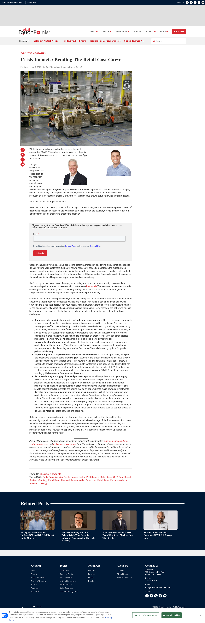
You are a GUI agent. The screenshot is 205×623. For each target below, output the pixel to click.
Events (150, 32)
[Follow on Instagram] (199, 2)
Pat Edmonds (92, 477)
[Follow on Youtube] (203, 2)
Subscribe (179, 31)
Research (91, 574)
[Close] (200, 615)
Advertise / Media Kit (124, 578)
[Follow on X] (195, 2)
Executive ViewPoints (59, 477)
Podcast (138, 32)
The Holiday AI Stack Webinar (45, 41)
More (163, 32)
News (33, 571)
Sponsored (35, 592)
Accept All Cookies (171, 615)
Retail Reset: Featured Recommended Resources (72, 480)
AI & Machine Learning (68, 581)
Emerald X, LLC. (164, 607)
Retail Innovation (66, 585)
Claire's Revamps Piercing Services (140, 41)
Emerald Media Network (13, 2)
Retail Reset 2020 (109, 477)
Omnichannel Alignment (69, 592)
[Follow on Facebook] (187, 2)
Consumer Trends (66, 574)
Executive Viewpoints (33, 53)
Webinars (91, 571)
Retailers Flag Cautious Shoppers (105, 41)
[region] (102, 615)
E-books (91, 581)
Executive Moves (66, 578)
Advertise (31, 2)
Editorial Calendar (123, 574)
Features (34, 574)
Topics (105, 32)
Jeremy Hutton (78, 477)
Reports (91, 578)
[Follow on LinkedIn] (191, 2)
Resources (121, 32)
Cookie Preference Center (146, 615)
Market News (64, 571)
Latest (92, 32)
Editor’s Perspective (38, 578)
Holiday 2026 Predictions (74, 41)
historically (91, 286)
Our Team (120, 571)
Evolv (45, 477)
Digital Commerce (66, 588)
